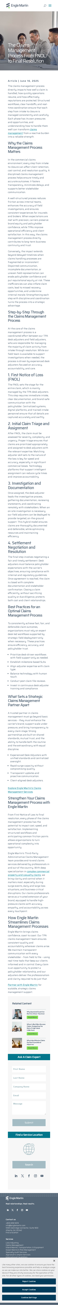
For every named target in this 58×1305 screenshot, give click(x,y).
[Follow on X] (22, 1176)
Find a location (12, 1232)
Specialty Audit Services (16, 1252)
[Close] (54, 1261)
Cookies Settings (29, 1297)
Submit (29, 1123)
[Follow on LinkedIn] (16, 1176)
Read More (32, 1017)
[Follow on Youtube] (42, 1176)
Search (29, 1165)
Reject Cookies (29, 1281)
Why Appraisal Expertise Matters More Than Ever (35, 1012)
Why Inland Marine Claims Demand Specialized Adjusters (36, 1042)
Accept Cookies (29, 1289)
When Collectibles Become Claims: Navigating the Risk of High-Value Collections (36, 1027)
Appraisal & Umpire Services (18, 1254)
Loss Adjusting (12, 1242)
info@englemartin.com (15, 1225)
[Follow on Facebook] (29, 1176)
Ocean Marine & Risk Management (21, 1249)
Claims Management (14, 1245)
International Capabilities (16, 1257)
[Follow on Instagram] (35, 1176)
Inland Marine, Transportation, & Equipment (25, 1247)
